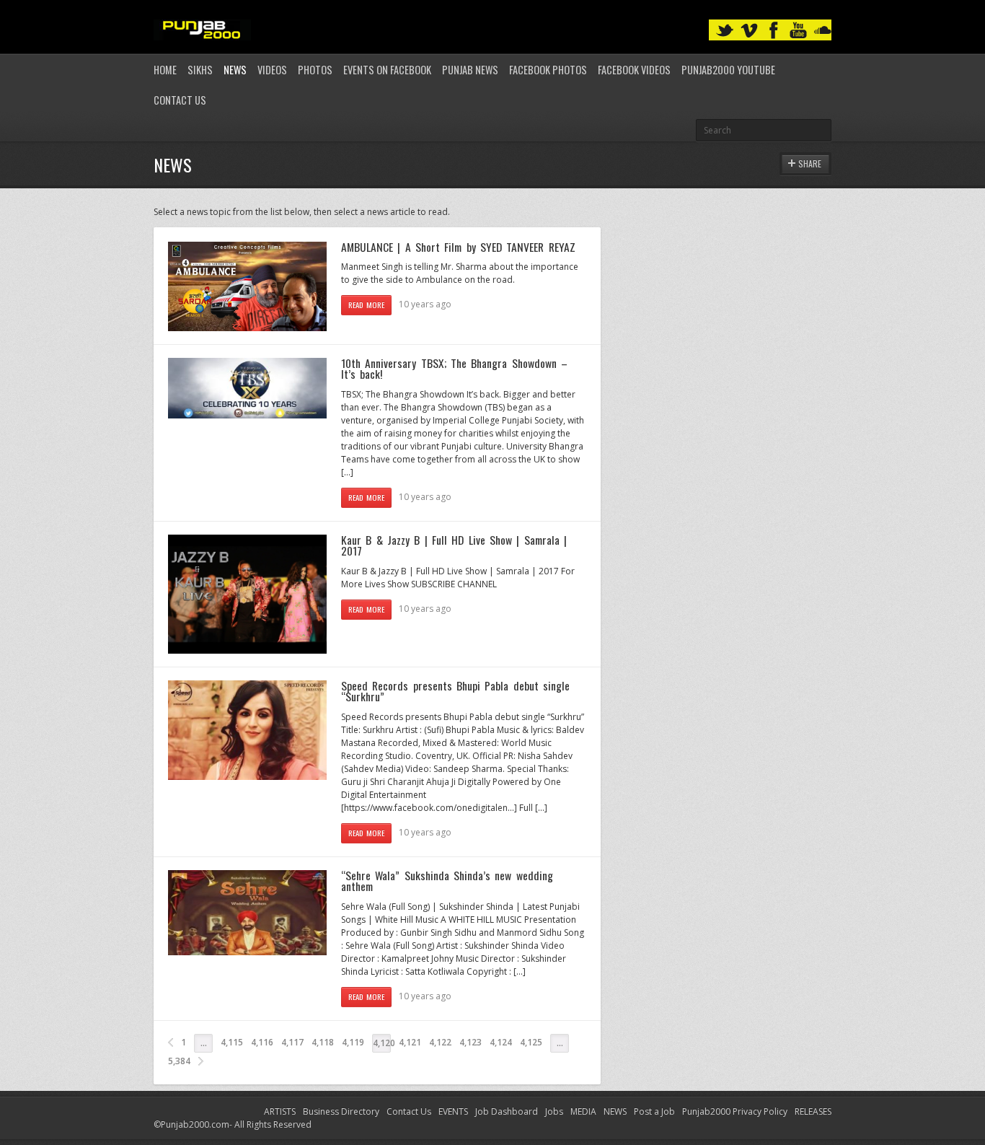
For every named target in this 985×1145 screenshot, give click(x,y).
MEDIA (583, 1111)
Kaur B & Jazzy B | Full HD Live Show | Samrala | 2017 (454, 545)
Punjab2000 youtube (728, 69)
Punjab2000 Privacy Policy (734, 1111)
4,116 (262, 1042)
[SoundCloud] (822, 31)
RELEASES (813, 1111)
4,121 (410, 1042)
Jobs (554, 1111)
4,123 (470, 1042)
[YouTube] (798, 31)
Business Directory (341, 1111)
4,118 (323, 1042)
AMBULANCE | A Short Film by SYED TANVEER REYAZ (458, 246)
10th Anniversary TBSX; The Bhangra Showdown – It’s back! (454, 368)
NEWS (615, 1111)
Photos (315, 69)
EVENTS (453, 1111)
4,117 (292, 1042)
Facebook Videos (634, 69)
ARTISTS (280, 1111)
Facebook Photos (548, 69)
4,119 (353, 1042)
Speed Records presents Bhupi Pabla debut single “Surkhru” (455, 691)
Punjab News (470, 69)
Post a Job (654, 1111)
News (235, 69)
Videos (272, 69)
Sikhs (200, 69)
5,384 (179, 1061)
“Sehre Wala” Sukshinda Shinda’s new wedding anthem (447, 881)
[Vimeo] (749, 31)
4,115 (232, 1042)
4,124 (501, 1042)
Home (165, 69)
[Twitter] (724, 31)
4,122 (440, 1042)
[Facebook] (773, 31)
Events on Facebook (387, 69)
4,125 (531, 1042)
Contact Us (180, 100)
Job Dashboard (506, 1111)
